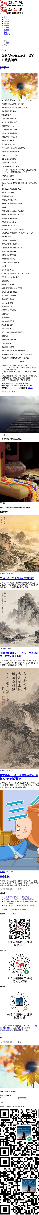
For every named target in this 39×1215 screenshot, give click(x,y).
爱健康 (6, 25)
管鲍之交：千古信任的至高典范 (17, 578)
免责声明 (7, 34)
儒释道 (6, 23)
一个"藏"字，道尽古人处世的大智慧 (16, 897)
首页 (5, 17)
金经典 (6, 30)
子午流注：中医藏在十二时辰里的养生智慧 (19, 899)
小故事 (6, 21)
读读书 (6, 19)
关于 (5, 32)
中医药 (6, 28)
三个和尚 (5, 876)
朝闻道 (30, 388)
